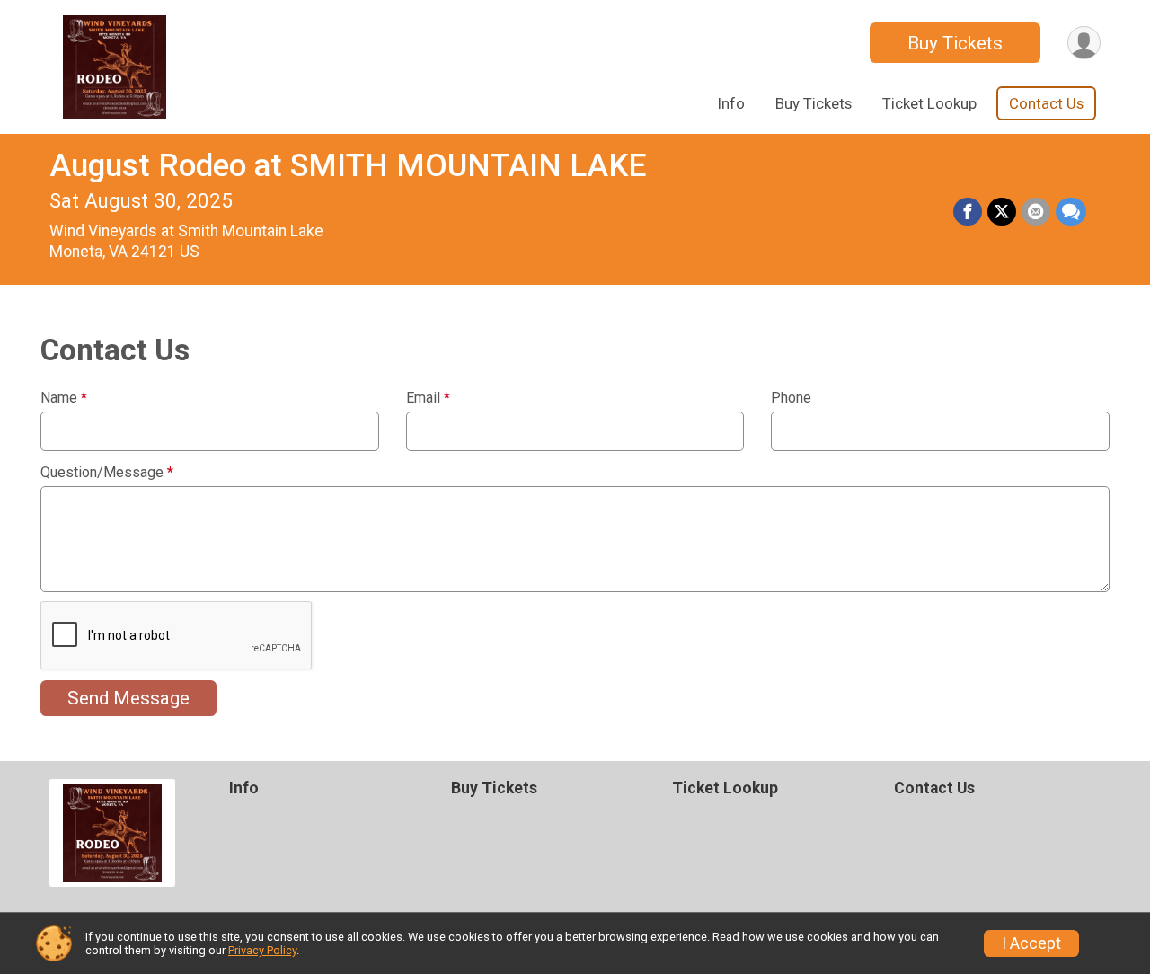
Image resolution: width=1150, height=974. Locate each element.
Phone (791, 398)
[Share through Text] (1071, 212)
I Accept (1031, 943)
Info (731, 103)
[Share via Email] (1036, 212)
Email (428, 398)
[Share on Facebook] (967, 212)
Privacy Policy (262, 950)
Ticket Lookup (929, 103)
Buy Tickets (955, 43)
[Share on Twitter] (1001, 212)
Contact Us (1046, 103)
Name (63, 398)
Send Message (128, 698)
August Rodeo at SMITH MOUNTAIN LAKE (347, 165)
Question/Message (106, 473)
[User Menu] (1084, 42)
